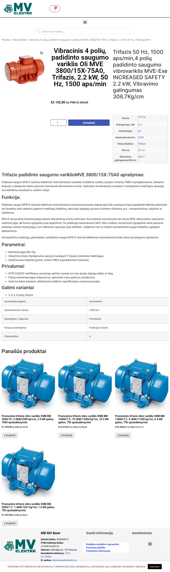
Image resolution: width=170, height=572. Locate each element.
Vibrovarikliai (19, 39)
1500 (141, 137)
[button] (85, 22)
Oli (139, 130)
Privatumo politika (95, 547)
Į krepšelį (89, 122)
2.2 (140, 124)
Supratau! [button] (155, 566)
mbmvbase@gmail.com (64, 560)
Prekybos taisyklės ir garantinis (102, 544)
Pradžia (6, 39)
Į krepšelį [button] (9, 435)
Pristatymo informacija (98, 551)
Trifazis (142, 143)
